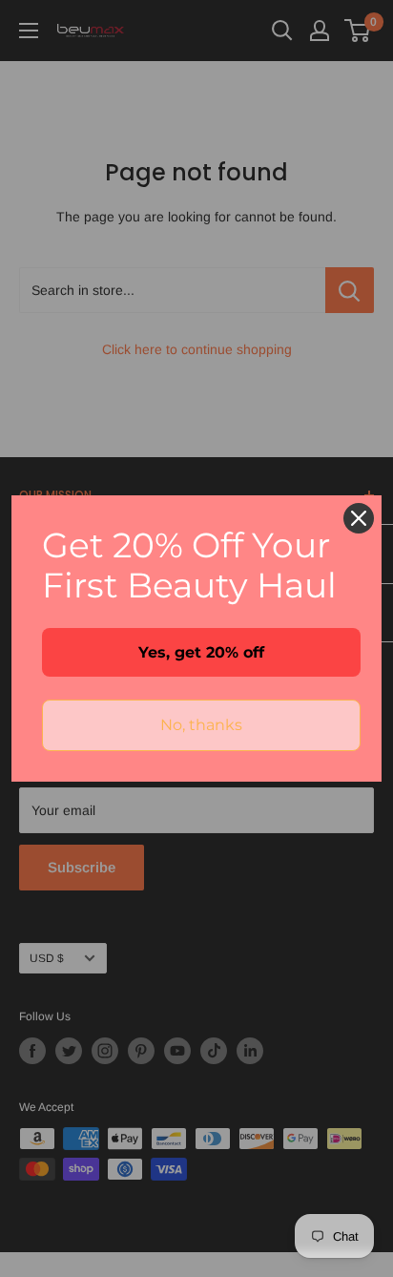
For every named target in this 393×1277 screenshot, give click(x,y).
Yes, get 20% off (201, 652)
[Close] (359, 518)
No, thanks (201, 725)
